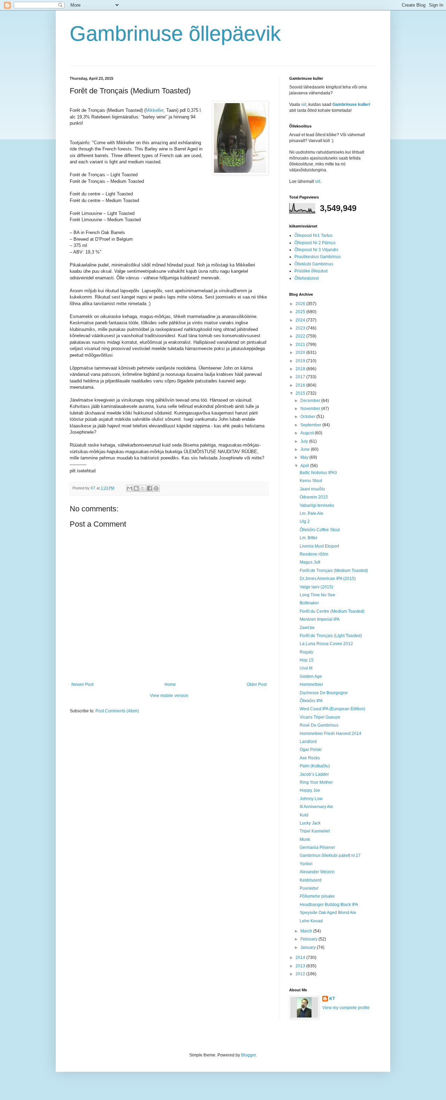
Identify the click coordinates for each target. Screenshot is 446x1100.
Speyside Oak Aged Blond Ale (328, 912)
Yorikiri (306, 863)
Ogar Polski (311, 749)
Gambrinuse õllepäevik (175, 33)
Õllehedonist (306, 278)
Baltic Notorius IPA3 (318, 472)
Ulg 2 (305, 521)
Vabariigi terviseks (317, 505)
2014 (300, 957)
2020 (300, 352)
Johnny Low (311, 798)
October (308, 416)
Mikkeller (154, 110)
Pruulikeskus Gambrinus (317, 256)
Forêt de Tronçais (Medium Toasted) (334, 570)
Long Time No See (317, 594)
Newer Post (82, 684)
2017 (300, 376)
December (310, 400)
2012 (300, 973)
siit (303, 104)
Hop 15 (307, 660)
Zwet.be (307, 627)
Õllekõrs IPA (311, 700)
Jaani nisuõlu (312, 489)
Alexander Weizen (317, 871)
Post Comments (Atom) (117, 710)
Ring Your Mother (316, 782)
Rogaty (306, 652)
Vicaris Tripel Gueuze (320, 717)
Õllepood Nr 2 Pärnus (315, 242)
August (307, 433)
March (306, 931)
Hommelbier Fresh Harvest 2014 (330, 733)
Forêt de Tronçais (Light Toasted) (331, 635)
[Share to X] (142, 488)
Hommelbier (311, 684)
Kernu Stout (311, 480)
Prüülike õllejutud (311, 271)
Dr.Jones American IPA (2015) (328, 578)
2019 (300, 360)
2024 (300, 320)
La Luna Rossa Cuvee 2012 (326, 643)
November (310, 408)
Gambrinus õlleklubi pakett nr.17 (330, 855)
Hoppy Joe (310, 790)
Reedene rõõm (314, 554)
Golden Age (311, 676)
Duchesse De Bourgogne (324, 692)
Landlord (308, 741)
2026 (300, 303)
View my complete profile (346, 1007)
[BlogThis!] (136, 488)
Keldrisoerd (311, 880)
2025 (300, 311)
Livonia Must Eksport (319, 546)
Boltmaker (309, 603)
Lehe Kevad (311, 921)
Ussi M (306, 668)
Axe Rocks (310, 758)
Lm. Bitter (308, 537)
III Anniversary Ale (316, 806)
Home (170, 684)
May (304, 457)
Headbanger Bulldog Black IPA (329, 904)
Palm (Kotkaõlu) (315, 766)
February (309, 939)
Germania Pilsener (317, 847)
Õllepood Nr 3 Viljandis (316, 249)
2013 (300, 965)
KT (332, 998)
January (308, 947)
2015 (300, 393)
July (304, 441)
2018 (300, 368)
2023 (300, 328)
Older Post (257, 684)
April (305, 465)
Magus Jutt (310, 562)
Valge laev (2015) (316, 586)
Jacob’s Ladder (314, 774)
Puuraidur (309, 888)
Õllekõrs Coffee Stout (320, 529)
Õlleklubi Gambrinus (313, 264)
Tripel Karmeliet (315, 831)
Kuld (304, 815)
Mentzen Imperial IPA (320, 619)
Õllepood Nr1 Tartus (313, 235)
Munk (305, 839)
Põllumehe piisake (317, 896)
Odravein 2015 (314, 497)
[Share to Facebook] (149, 488)
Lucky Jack (310, 823)
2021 (300, 344)
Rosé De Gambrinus (319, 725)
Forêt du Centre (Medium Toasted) (332, 611)
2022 (300, 336)
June (305, 449)
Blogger (248, 1055)
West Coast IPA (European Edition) (332, 708)
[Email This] (129, 488)
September (311, 425)
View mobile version (169, 695)
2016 (300, 385)
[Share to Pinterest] (156, 488)
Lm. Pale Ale (311, 513)
